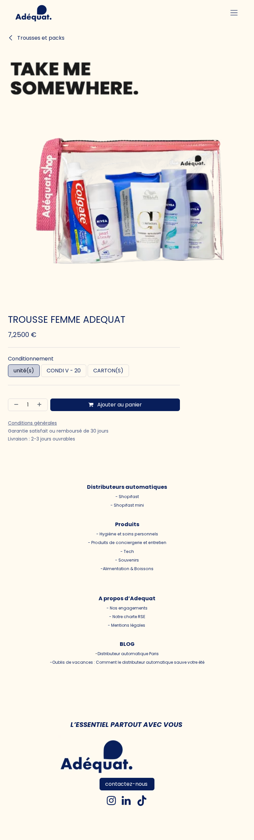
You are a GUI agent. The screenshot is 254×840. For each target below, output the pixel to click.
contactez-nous (127, 784)
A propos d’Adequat (127, 598)
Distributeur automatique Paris (128, 653)
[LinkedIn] (126, 800)
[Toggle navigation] (234, 12)
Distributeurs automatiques (127, 487)
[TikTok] (141, 800)
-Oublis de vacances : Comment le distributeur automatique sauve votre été (127, 662)
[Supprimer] (14, 405)
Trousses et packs (40, 38)
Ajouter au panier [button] (119, 404)
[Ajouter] (40, 405)
